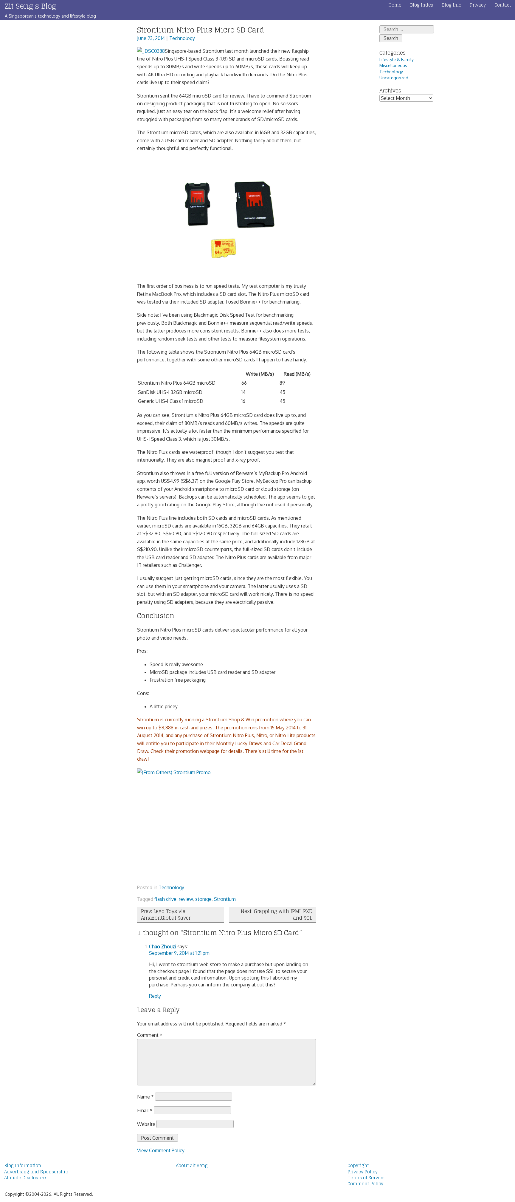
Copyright (358, 1165)
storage (203, 899)
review (186, 899)
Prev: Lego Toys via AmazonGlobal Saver (165, 914)
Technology (182, 38)
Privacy (478, 5)
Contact (502, 5)
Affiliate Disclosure (25, 1178)
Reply (155, 996)
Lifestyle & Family (396, 59)
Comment (149, 1035)
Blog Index (421, 5)
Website (146, 1124)
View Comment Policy (160, 1150)
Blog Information (22, 1165)
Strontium (225, 899)
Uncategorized (393, 77)
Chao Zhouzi (162, 946)
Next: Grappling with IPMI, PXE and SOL (276, 914)
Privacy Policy (363, 1172)
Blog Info (451, 5)
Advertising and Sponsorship (36, 1172)
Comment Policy (365, 1184)
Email (145, 1110)
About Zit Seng (192, 1165)
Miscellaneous (393, 65)
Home (394, 5)
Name (145, 1097)
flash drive (165, 899)
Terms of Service (366, 1178)
